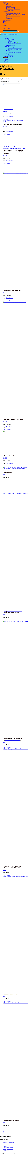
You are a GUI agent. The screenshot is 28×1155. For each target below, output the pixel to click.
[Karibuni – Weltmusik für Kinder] (9, 34)
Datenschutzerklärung (8, 1147)
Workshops (9, 18)
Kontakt (5, 25)
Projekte (5, 17)
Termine (5, 23)
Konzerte (5, 11)
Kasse (4, 29)
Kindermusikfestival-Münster (13, 13)
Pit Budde (8, 6)
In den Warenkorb (7, 134)
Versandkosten (9, 116)
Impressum (5, 1150)
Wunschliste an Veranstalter (13, 16)
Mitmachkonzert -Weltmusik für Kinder (16, 14)
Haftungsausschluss (8, 1149)
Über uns (5, 3)
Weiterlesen (6, 119)
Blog (4, 24)
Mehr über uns (9, 4)
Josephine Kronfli (10, 7)
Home (4, 2)
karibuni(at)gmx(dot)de (8, 1142)
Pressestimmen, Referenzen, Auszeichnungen (13, 9)
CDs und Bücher (7, 20)
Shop (4, 21)
